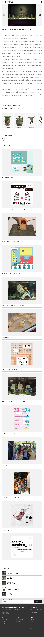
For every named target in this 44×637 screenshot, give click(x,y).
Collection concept (19, 625)
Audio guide (4, 623)
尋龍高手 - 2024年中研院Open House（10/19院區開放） (14, 402)
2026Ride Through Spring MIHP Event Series (12, 273)
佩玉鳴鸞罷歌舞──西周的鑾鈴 (13, 573)
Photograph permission (6, 628)
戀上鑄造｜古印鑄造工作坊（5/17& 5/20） (11, 241)
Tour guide (4, 621)
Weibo (31, 628)
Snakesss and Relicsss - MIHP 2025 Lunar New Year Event (15, 369)
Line (31, 623)
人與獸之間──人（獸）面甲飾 (13, 589)
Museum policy (4, 619)
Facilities (3, 626)
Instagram (32, 621)
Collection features (19, 623)
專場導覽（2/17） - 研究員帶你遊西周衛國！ (11, 498)
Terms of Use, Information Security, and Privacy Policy (19, 633)
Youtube (31, 626)
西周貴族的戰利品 (10, 578)
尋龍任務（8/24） (6, 466)
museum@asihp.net (5, 613)
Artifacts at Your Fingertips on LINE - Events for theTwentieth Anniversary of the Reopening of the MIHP (20, 562)
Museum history (19, 621)
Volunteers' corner (5, 633)
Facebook (32, 619)
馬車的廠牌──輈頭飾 (11, 583)
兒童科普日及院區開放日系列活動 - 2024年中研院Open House (15, 434)
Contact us (18, 628)
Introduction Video (19, 619)
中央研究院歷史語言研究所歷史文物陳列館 (7, 2)
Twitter (31, 625)
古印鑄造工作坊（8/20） (7, 337)
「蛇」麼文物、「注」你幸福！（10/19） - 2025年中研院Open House (17, 305)
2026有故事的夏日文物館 (7, 177)
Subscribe (38, 601)
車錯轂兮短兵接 (10, 594)
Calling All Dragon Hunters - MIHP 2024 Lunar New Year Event (16, 530)
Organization (18, 626)
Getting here (4, 625)
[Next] (40, 15)
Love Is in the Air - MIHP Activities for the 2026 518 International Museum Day (19, 209)
